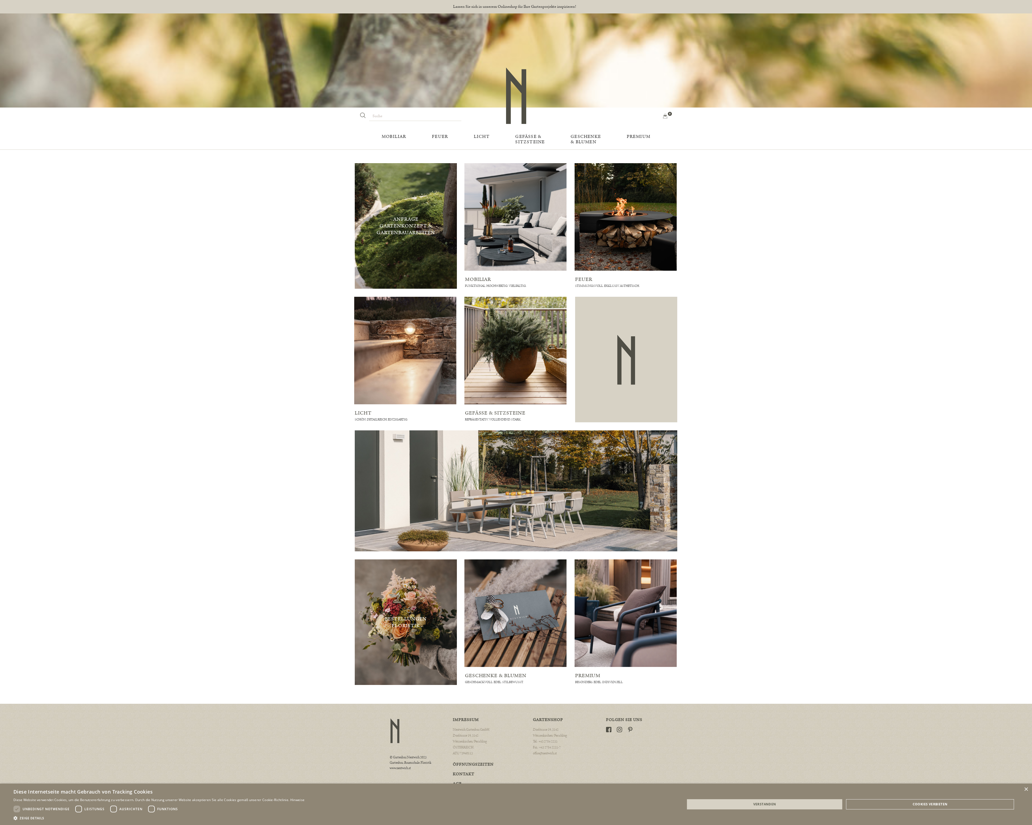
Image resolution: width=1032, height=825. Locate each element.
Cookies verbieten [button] (930, 804)
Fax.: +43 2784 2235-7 (547, 747)
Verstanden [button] (764, 804)
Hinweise (297, 800)
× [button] (1026, 789)
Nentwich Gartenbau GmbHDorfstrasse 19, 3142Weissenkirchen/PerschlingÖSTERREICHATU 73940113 (471, 741)
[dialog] (516, 804)
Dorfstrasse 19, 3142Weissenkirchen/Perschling (550, 732)
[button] (664, 116)
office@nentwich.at (545, 753)
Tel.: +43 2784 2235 (545, 741)
